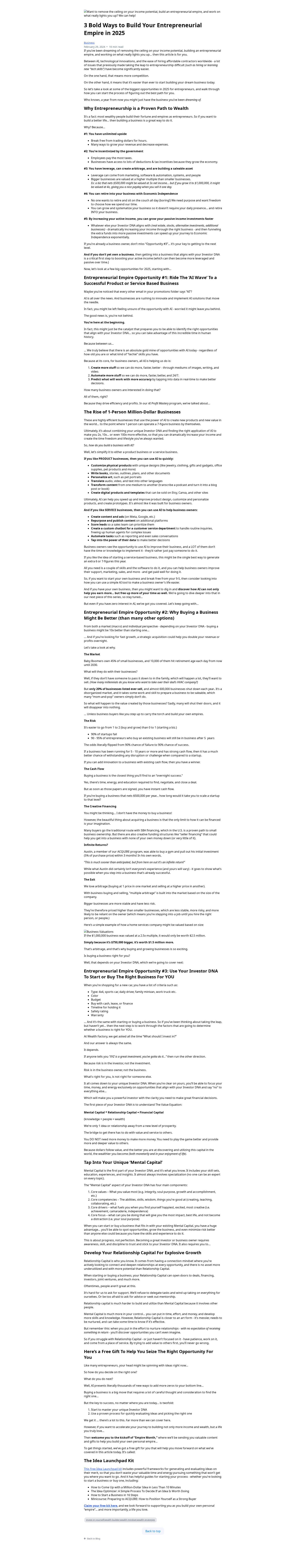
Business (89, 42)
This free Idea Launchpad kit (103, 1469)
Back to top (153, 1531)
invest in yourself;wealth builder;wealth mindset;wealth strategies (120, 1519)
